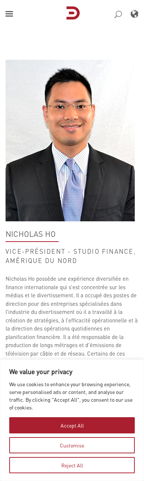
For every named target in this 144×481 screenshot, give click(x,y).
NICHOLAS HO (31, 234)
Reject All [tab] (72, 465)
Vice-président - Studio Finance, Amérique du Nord (71, 255)
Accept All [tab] (72, 425)
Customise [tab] (72, 445)
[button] (9, 14)
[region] (72, 420)
